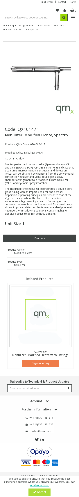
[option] (39, 78)
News (73, 2)
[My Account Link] (64, 10)
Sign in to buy (40, 363)
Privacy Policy (28, 475)
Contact (62, 2)
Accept (41, 492)
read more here (39, 485)
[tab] (39, 238)
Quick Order (46, 2)
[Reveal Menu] (73, 17)
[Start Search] (64, 17)
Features (39, 238)
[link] (37, 439)
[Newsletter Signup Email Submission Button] (68, 388)
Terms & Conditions (49, 475)
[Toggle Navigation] (73, 17)
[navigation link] (57, 10)
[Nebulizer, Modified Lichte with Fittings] (40, 316)
